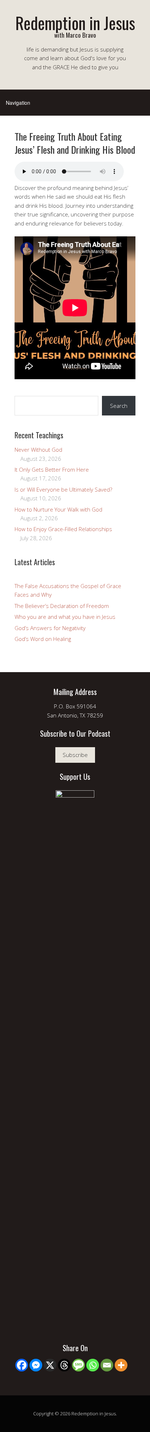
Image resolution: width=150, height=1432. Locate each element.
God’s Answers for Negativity (50, 628)
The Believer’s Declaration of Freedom (62, 605)
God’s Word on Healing (43, 638)
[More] (121, 1365)
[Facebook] (21, 1365)
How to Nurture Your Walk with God (58, 509)
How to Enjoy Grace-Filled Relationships (63, 529)
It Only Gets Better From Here (52, 469)
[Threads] (64, 1365)
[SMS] (78, 1365)
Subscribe (75, 754)
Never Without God (38, 449)
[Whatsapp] (92, 1365)
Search (118, 405)
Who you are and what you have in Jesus (65, 616)
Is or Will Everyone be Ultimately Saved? (63, 489)
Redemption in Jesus (75, 23)
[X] (50, 1365)
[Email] (106, 1365)
